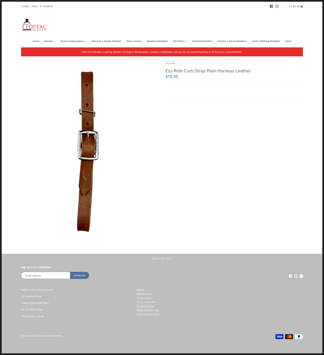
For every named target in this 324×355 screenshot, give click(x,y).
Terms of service (146, 302)
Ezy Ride (170, 63)
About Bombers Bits (148, 314)
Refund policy (144, 293)
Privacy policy (144, 297)
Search (141, 289)
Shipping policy (145, 306)
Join (34, 6)
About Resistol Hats (148, 310)
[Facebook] (271, 6)
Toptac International (51, 335)
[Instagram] (276, 6)
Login (25, 6)
